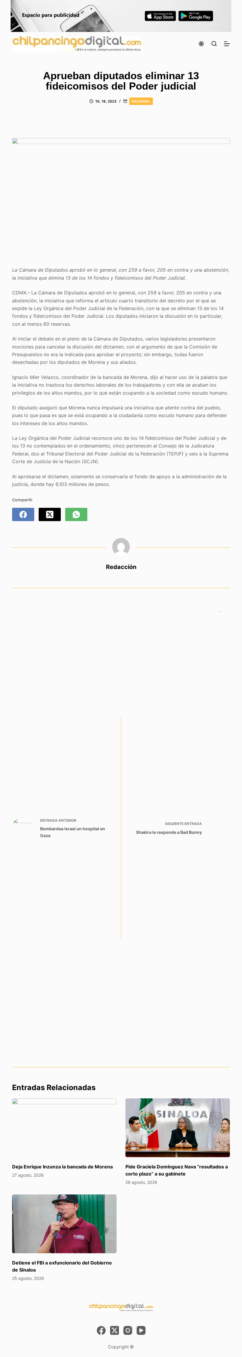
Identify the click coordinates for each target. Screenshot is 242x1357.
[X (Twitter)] (50, 514)
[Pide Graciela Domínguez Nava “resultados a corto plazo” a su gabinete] (177, 1127)
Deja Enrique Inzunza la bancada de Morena (62, 1167)
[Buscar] (214, 43)
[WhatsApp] (76, 514)
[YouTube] (141, 1330)
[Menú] (227, 44)
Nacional (141, 101)
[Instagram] (127, 1330)
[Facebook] (23, 514)
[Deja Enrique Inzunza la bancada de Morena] (64, 1127)
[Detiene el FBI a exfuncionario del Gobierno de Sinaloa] (64, 1223)
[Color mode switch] (201, 44)
